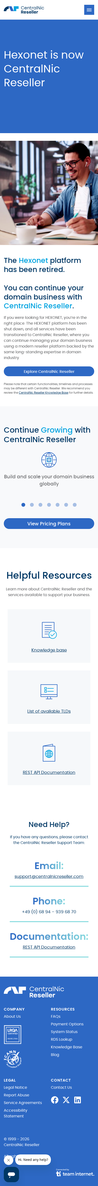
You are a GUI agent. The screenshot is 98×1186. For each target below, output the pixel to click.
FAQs (55, 1016)
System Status (64, 1032)
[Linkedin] (77, 1100)
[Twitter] (66, 1100)
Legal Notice (15, 1087)
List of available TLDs (49, 711)
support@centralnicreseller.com (49, 877)
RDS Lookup (61, 1039)
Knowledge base (49, 650)
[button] (89, 10)
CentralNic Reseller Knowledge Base (43, 392)
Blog (55, 1055)
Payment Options (67, 1024)
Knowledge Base (66, 1047)
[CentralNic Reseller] (30, 10)
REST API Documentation (49, 773)
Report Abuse (16, 1095)
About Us (12, 1016)
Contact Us (61, 1087)
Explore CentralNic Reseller (49, 372)
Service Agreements (23, 1103)
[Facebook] (55, 1100)
